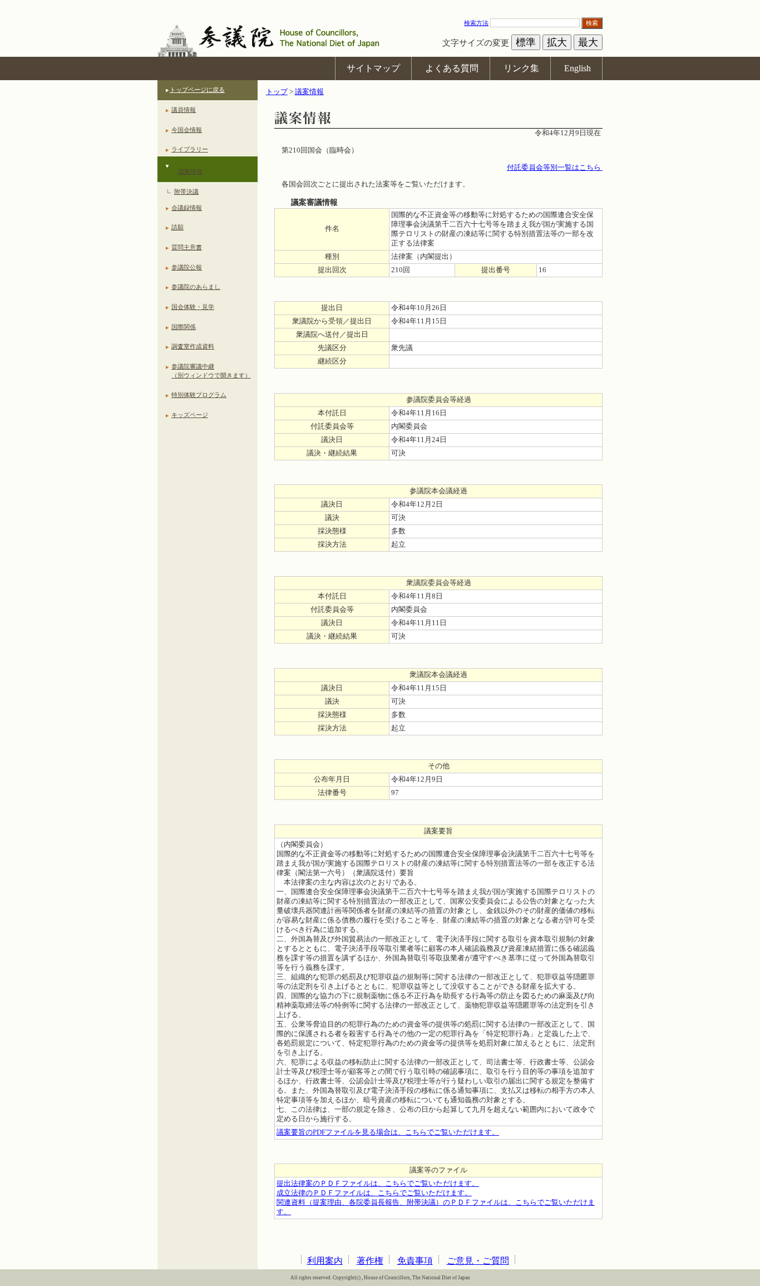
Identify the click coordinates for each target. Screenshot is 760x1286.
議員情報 (183, 109)
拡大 (557, 42)
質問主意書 (186, 247)
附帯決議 (186, 191)
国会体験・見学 (192, 306)
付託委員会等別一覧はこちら (555, 167)
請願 (177, 227)
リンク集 (521, 68)
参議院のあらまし (195, 286)
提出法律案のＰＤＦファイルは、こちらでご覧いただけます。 (378, 1183)
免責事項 (415, 1260)
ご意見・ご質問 (478, 1260)
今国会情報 (186, 129)
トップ (277, 92)
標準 (526, 42)
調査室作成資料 (192, 346)
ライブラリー (189, 149)
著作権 (370, 1260)
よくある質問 (451, 68)
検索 (592, 22)
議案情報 (190, 171)
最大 (588, 42)
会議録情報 (186, 207)
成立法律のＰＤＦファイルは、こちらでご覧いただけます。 (374, 1193)
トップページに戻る (197, 89)
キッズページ (189, 414)
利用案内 (325, 1260)
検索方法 (476, 22)
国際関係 (183, 326)
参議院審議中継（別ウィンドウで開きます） (211, 371)
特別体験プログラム (198, 394)
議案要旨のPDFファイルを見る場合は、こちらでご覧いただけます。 (388, 1132)
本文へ (380, 5)
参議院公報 (186, 267)
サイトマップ (373, 68)
